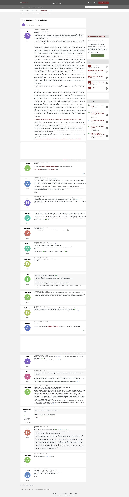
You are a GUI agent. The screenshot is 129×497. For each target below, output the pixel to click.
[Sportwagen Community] (24, 2)
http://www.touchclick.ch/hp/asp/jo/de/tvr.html (44, 415)
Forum (23, 7)
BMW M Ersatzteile (38, 169)
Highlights (40, 7)
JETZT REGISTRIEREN (98, 55)
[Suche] (107, 7)
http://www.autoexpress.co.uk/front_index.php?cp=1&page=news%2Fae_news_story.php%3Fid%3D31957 (57, 119)
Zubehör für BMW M (53, 326)
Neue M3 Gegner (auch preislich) (49, 166)
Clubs (35, 7)
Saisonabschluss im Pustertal (97, 120)
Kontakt (75, 493)
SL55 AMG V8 (95, 65)
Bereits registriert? (92, 2)
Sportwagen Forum (25, 10)
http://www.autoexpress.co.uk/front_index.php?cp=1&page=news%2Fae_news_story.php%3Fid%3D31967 (57, 139)
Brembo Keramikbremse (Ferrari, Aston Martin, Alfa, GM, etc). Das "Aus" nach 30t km (98, 135)
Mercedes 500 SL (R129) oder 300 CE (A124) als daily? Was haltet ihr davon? (97, 113)
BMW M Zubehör (51, 169)
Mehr (50, 10)
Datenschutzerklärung (63, 493)
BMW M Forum (38, 25)
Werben (70, 493)
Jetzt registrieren (103, 2)
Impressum (54, 493)
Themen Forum (34, 10)
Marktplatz (29, 7)
